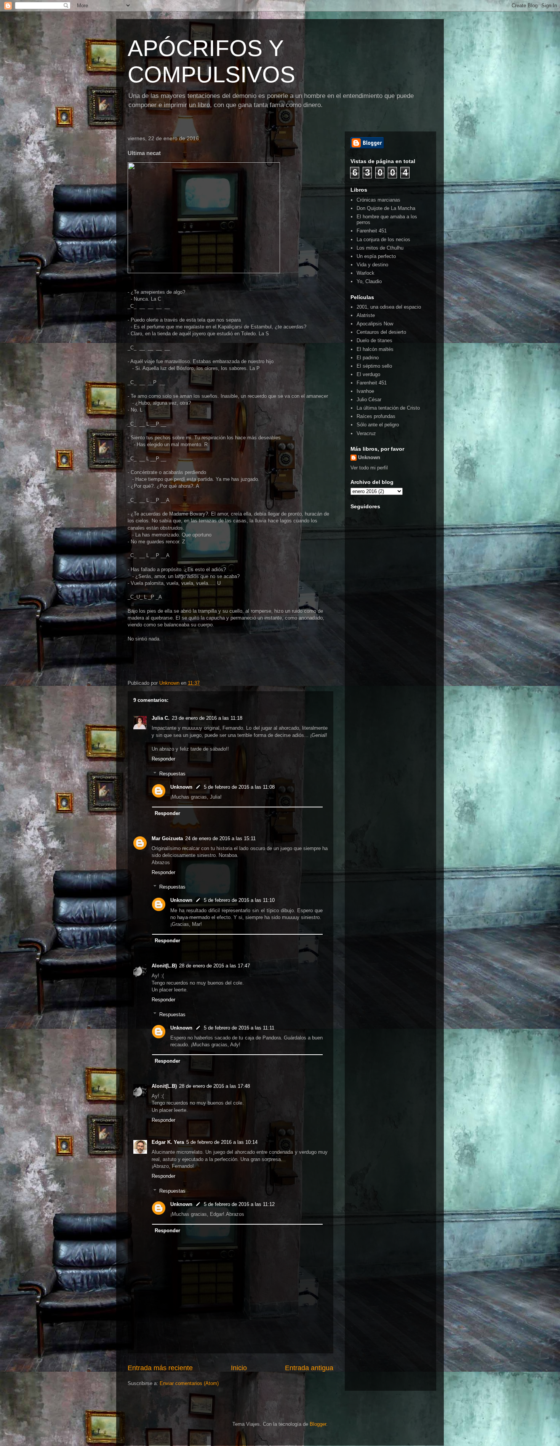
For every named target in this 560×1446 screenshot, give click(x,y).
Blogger (318, 1424)
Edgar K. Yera (168, 1142)
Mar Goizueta (167, 838)
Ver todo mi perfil (369, 468)
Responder (163, 759)
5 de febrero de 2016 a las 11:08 (239, 787)
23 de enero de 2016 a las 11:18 (207, 718)
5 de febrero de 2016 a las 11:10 (239, 900)
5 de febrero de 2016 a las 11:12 (239, 1204)
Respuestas (172, 774)
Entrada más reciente (160, 1368)
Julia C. (161, 718)
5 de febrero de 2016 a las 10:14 (222, 1142)
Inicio (239, 1368)
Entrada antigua (309, 1368)
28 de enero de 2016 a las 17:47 (214, 966)
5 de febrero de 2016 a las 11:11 (239, 1028)
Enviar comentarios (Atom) (189, 1383)
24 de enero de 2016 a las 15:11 (220, 838)
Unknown (181, 787)
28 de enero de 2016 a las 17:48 (214, 1086)
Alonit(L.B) (164, 966)
